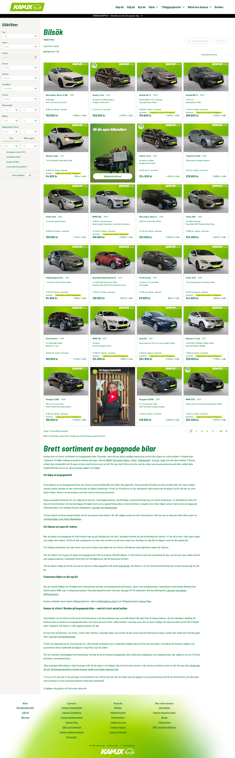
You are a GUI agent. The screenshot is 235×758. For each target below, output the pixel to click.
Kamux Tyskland (118, 732)
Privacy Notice (129, 745)
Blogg (164, 717)
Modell (4, 53)
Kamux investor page (164, 712)
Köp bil (120, 7)
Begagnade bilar (25, 707)
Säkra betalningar (71, 727)
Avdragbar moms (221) (16, 152)
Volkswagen (144, 460)
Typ (3, 32)
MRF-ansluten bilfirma (164, 727)
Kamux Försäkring (71, 712)
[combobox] (20, 36)
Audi (162, 460)
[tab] (11, 138)
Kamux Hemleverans (72, 717)
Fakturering (164, 722)
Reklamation (118, 717)
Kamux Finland (118, 727)
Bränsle (5, 74)
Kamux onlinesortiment (72, 732)
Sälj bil (131, 7)
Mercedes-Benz (121, 460)
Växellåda (6, 84)
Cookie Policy (112, 745)
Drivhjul (5, 95)
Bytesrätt (72, 737)
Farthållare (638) (13, 157)
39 (221, 431)
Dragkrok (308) (13, 162)
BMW (109, 460)
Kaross (5, 63)
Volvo (134, 460)
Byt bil (142, 7)
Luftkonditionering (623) (17, 167)
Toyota (155, 460)
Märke (4, 42)
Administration (118, 712)
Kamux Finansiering (71, 707)
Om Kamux (164, 707)
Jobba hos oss (118, 722)
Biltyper (25, 717)
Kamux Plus (72, 722)
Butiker (219, 7)
